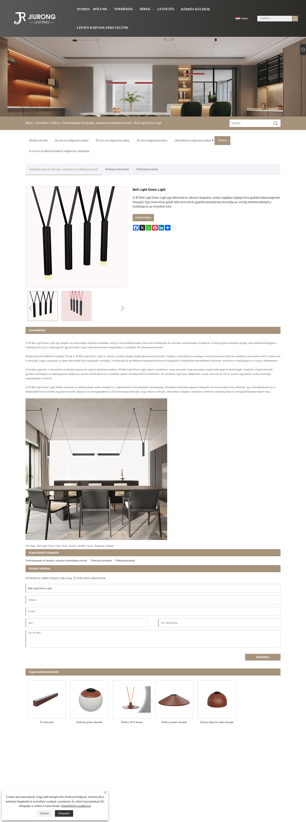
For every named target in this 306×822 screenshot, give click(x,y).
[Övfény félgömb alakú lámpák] (217, 698)
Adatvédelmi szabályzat (76, 805)
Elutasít (44, 813)
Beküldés (262, 657)
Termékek (41, 122)
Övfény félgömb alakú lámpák (216, 722)
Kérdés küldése (143, 217)
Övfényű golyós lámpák (89, 722)
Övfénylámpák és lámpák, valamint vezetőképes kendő (97, 122)
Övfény (55, 122)
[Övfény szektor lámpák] (174, 698)
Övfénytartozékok (147, 169)
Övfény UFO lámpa (132, 722)
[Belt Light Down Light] (43, 306)
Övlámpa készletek (117, 169)
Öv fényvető (46, 722)
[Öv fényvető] (47, 698)
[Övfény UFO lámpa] (131, 698)
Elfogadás (64, 813)
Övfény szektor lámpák (174, 722)
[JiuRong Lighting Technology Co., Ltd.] (34, 18)
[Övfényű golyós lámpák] (89, 698)
